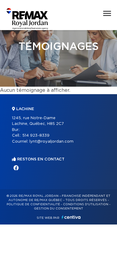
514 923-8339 (36, 136)
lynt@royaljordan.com (51, 142)
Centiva (71, 217)
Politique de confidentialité (33, 204)
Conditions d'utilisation (85, 204)
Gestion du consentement (58, 208)
